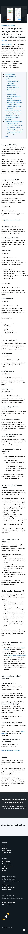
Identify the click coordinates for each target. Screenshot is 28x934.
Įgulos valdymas (6, 861)
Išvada (6, 136)
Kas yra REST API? (10, 74)
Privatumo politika (6, 889)
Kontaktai (4, 848)
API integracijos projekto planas (13, 111)
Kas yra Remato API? (10, 76)
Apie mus (4, 845)
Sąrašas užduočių (11, 85)
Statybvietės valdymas (7, 866)
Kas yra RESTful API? (12, 123)
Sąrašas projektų (11, 94)
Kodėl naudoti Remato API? (12, 115)
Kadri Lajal (4, 40)
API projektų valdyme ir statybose (13, 113)
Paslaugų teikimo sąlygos (8, 887)
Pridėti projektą (11, 90)
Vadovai (4, 870)
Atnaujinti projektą (11, 92)
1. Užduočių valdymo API (13, 81)
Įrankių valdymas (6, 863)
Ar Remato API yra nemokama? (15, 130)
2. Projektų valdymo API (13, 87)
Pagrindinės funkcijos (10, 79)
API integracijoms (6, 885)
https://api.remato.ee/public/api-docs (12, 220)
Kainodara (4, 868)
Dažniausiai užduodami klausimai (13, 121)
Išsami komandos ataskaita (14, 100)
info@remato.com (6, 850)
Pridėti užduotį (10, 83)
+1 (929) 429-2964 (6, 852)
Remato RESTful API (6, 44)
